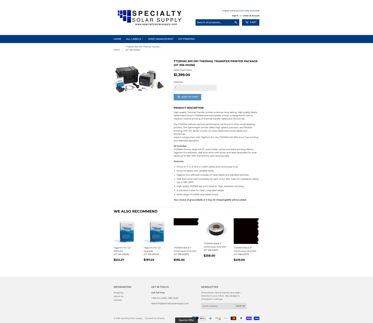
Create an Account (251, 16)
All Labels (133, 39)
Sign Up (240, 306)
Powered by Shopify (154, 318)
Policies (118, 300)
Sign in (235, 16)
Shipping (118, 292)
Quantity (178, 82)
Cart (252, 22)
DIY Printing (186, 39)
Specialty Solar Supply (131, 318)
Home (117, 39)
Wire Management (160, 39)
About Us (118, 296)
